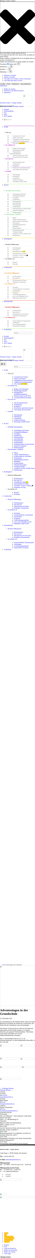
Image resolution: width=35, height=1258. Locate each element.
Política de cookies (9, 89)
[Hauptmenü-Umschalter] (3, 364)
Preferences (15, 84)
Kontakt (6, 1233)
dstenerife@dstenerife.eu (13, 1159)
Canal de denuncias (8, 1236)
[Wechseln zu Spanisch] (7, 119)
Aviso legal (7, 1241)
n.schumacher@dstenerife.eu (9, 1111)
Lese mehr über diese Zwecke (13, 80)
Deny (8, 84)
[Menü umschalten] (19, 173)
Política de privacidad (9, 1238)
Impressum (7, 92)
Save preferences (26, 84)
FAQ (5, 1235)
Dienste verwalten (9, 77)
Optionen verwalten (10, 75)
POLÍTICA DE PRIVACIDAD (14, 91)
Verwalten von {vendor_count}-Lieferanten (17, 79)
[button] (17, 27)
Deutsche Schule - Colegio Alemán (11, 103)
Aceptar (3, 84)
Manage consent (5, 1257)
